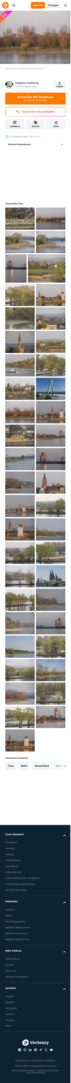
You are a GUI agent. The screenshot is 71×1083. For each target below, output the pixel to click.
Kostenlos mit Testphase (35, 98)
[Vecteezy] (5, 5)
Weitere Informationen (19, 142)
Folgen (59, 86)
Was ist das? (34, 136)
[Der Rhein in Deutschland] (20, 217)
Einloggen (53, 5)
